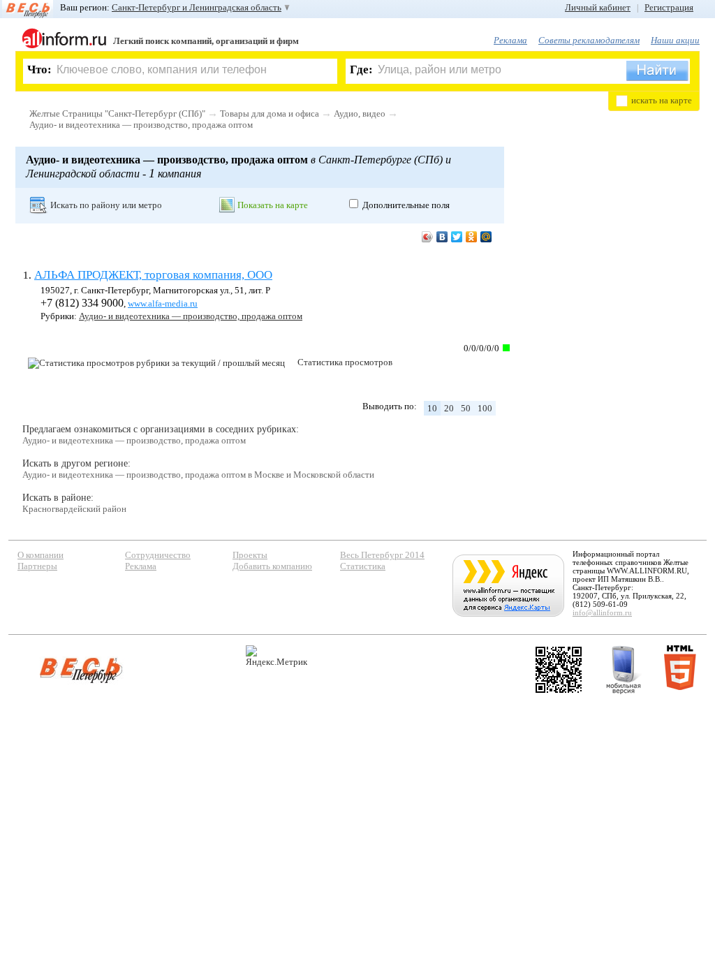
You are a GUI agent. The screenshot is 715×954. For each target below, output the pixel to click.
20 (449, 408)
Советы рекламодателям (589, 40)
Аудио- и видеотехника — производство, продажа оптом (141, 124)
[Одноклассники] (471, 237)
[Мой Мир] (486, 237)
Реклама (510, 40)
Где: (361, 69)
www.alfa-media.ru (163, 303)
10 (432, 408)
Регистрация (668, 7)
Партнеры (37, 566)
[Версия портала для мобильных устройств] (623, 669)
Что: (39, 69)
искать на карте (661, 100)
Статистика (362, 566)
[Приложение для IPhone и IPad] (558, 669)
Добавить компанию (272, 566)
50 (466, 408)
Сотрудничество (158, 555)
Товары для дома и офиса (269, 113)
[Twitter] (457, 237)
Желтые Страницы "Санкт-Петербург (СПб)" (117, 113)
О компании (40, 555)
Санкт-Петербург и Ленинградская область (196, 7)
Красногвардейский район (74, 509)
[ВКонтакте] (442, 237)
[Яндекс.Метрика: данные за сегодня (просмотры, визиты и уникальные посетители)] (276, 656)
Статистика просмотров (344, 362)
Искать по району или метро (106, 205)
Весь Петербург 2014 (382, 555)
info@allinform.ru (602, 612)
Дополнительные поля (406, 205)
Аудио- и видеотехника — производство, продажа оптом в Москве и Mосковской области (198, 474)
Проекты (250, 555)
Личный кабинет (598, 7)
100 (485, 408)
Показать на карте (272, 205)
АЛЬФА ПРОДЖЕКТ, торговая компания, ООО (153, 274)
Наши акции (675, 40)
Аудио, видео (359, 113)
